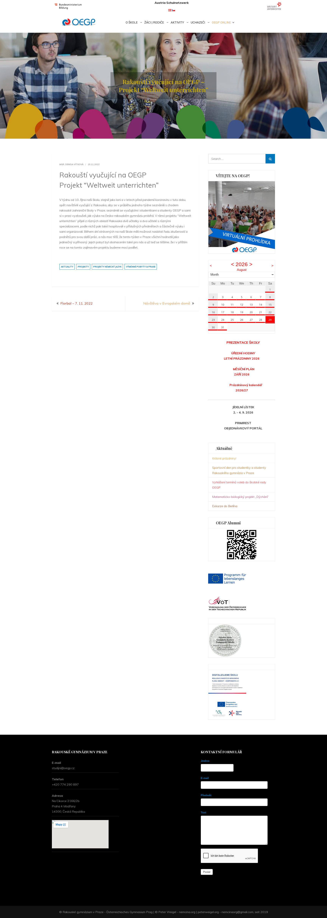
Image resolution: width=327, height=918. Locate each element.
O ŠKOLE (132, 22)
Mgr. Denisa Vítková (71, 164)
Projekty (83, 266)
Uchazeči (198, 22)
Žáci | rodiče (154, 22)
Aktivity (177, 22)
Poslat (206, 871)
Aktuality (67, 266)
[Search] (270, 158)
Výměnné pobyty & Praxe (140, 266)
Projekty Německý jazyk (107, 266)
